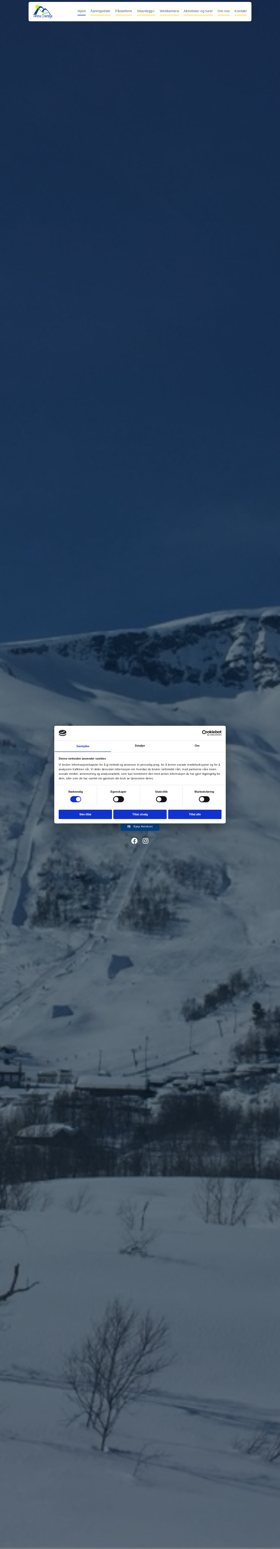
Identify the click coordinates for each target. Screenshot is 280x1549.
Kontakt (240, 11)
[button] (140, 826)
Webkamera (169, 11)
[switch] (118, 799)
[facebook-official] (134, 841)
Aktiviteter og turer (198, 11)
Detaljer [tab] (140, 745)
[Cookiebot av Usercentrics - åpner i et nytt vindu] (205, 733)
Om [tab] (197, 745)
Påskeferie (123, 11)
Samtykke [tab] (83, 746)
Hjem (82, 11)
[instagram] (145, 841)
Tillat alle (195, 814)
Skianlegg (144, 11)
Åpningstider (100, 11)
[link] (143, 11)
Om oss (224, 11)
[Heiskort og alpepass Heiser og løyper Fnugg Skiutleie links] (154, 11)
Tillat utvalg (140, 814)
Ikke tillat (85, 814)
